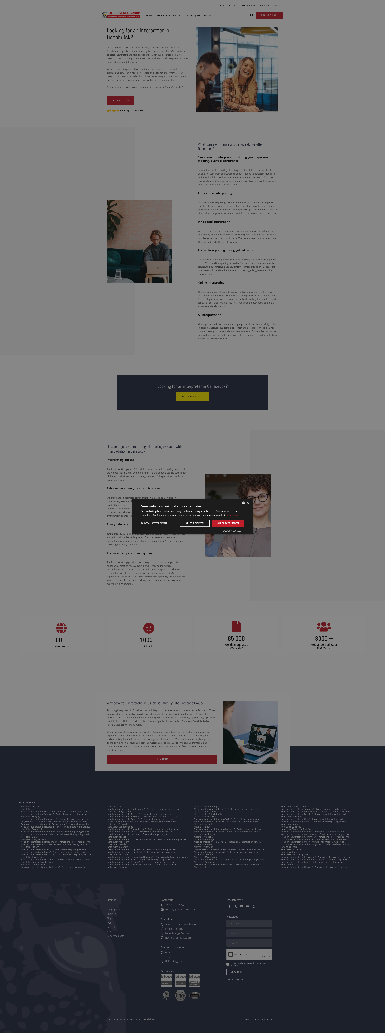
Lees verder (232, 514)
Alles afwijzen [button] (195, 523)
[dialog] (192, 516)
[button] (154, 523)
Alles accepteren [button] (228, 523)
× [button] (248, 503)
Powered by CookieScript (233, 531)
